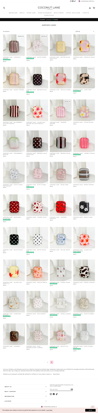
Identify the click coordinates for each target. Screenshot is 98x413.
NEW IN (22, 12)
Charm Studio (49, 15)
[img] (6, 60)
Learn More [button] (49, 410)
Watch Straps (59, 12)
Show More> (56, 374)
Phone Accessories (45, 12)
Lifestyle (85, 12)
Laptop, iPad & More (73, 12)
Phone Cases (31, 12)
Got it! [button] (90, 410)
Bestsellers (13, 12)
